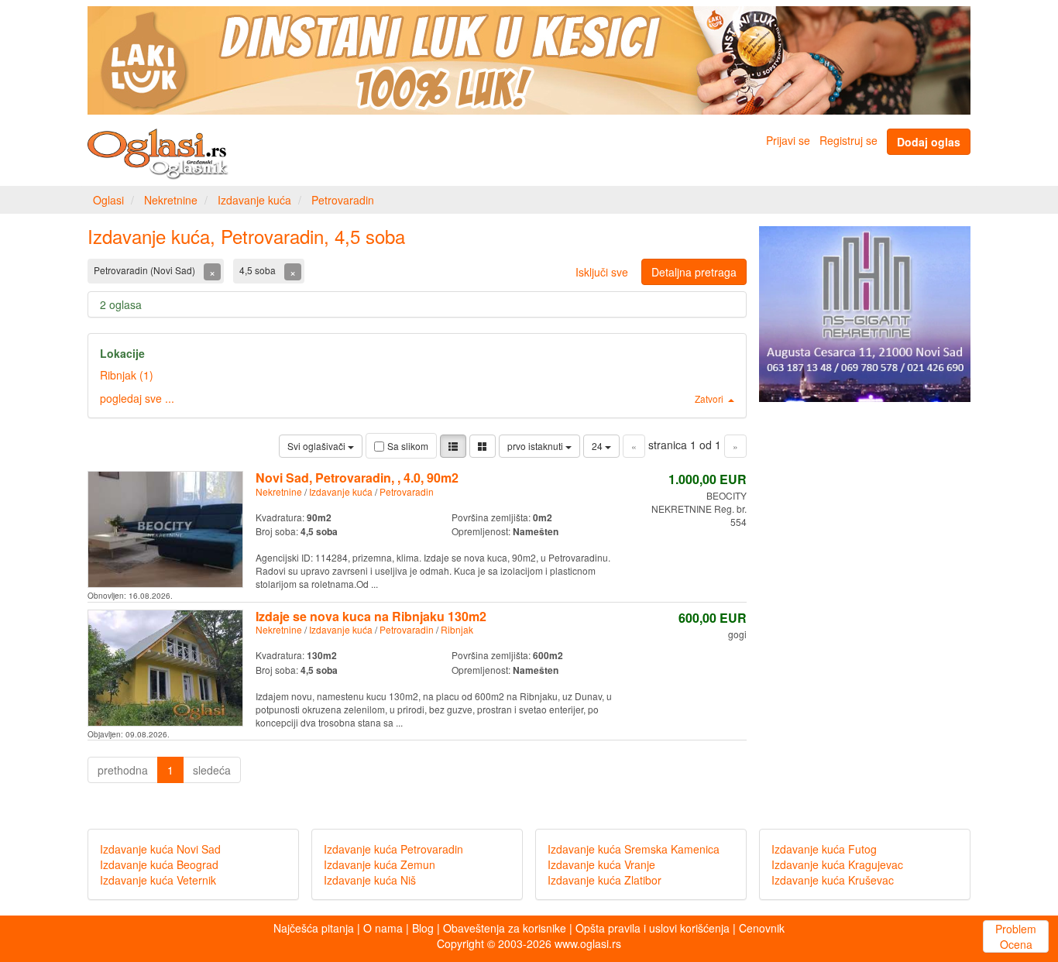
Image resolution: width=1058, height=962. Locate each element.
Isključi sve (601, 272)
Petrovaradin (342, 200)
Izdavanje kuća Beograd (159, 864)
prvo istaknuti (536, 445)
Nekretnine (171, 200)
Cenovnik (762, 928)
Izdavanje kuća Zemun (379, 864)
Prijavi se (788, 140)
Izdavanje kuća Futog (824, 849)
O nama (383, 928)
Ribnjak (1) (126, 375)
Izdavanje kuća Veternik (158, 880)
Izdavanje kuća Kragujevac (837, 864)
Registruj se (848, 140)
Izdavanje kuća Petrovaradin (393, 849)
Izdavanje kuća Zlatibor (604, 880)
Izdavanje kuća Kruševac (832, 880)
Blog (423, 928)
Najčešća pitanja (313, 928)
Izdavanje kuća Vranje (601, 864)
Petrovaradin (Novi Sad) (146, 270)
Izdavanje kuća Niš (370, 880)
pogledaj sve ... (137, 398)
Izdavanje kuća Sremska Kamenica (634, 849)
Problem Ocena (1015, 936)
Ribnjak (457, 629)
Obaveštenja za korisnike (504, 928)
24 (598, 445)
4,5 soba (258, 270)
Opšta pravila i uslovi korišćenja (652, 928)
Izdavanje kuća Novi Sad (160, 849)
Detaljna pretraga (694, 272)
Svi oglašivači (317, 445)
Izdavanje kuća (254, 200)
